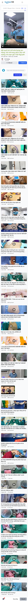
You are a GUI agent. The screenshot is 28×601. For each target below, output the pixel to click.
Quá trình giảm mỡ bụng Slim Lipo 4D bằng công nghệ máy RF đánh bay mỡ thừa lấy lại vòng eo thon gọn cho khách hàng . (13, 187)
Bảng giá (9, 8)
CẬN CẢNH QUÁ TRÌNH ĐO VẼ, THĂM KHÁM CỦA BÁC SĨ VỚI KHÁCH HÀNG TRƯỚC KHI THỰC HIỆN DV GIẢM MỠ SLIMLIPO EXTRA (13, 106)
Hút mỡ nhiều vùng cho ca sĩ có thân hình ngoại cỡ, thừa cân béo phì (12, 380)
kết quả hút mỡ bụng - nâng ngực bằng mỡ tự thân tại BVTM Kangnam (13, 411)
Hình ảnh (19, 8)
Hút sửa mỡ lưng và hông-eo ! (9, 565)
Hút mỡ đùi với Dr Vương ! (8, 592)
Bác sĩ (13, 8)
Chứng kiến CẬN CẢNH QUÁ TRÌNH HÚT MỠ (13, 171)
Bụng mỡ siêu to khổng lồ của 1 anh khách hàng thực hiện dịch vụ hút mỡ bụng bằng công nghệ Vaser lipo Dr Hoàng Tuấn (12, 250)
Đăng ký (23, 599)
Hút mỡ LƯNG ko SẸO (7, 490)
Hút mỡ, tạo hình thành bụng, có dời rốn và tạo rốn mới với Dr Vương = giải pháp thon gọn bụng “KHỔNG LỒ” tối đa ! (13, 520)
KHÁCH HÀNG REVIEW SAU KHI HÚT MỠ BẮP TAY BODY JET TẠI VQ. (14, 234)
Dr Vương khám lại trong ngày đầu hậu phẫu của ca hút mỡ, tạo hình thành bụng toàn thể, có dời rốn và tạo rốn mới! (13, 505)
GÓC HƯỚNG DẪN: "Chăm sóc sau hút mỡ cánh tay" (12, 300)
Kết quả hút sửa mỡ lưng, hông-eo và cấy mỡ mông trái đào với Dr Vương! (13, 550)
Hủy (24, 74)
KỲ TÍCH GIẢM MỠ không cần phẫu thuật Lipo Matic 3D (13, 460)
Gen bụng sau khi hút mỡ (8, 396)
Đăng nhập (15, 599)
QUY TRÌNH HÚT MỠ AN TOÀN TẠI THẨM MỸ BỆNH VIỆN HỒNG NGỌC (13, 363)
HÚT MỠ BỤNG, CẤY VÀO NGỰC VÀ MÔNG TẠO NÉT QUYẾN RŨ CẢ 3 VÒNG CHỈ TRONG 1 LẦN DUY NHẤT (14, 427)
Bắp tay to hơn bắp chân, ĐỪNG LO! (11, 332)
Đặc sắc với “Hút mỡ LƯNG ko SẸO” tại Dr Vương (12, 475)
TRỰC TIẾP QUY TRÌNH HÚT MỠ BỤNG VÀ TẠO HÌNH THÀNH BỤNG (12, 90)
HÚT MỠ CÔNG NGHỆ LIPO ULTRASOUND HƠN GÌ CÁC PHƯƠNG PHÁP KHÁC (12, 316)
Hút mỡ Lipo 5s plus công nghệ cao (11, 202)
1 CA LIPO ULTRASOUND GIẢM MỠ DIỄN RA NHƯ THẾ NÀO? (13, 123)
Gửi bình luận (18, 74)
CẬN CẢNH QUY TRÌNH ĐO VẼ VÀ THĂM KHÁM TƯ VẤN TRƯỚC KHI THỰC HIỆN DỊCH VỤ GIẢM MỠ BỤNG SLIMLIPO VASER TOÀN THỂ (13, 139)
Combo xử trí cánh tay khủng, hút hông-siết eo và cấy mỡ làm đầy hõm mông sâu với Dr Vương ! (13, 535)
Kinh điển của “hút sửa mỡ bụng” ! (10, 579)
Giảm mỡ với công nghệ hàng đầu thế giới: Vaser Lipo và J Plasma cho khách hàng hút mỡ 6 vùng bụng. (13, 218)
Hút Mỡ (5, 8)
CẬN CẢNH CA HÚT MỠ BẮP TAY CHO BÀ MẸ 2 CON (13, 155)
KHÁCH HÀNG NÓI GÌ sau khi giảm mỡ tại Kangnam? (12, 444)
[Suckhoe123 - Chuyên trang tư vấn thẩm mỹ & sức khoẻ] (9, 2)
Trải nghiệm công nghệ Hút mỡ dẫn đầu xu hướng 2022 (12, 267)
